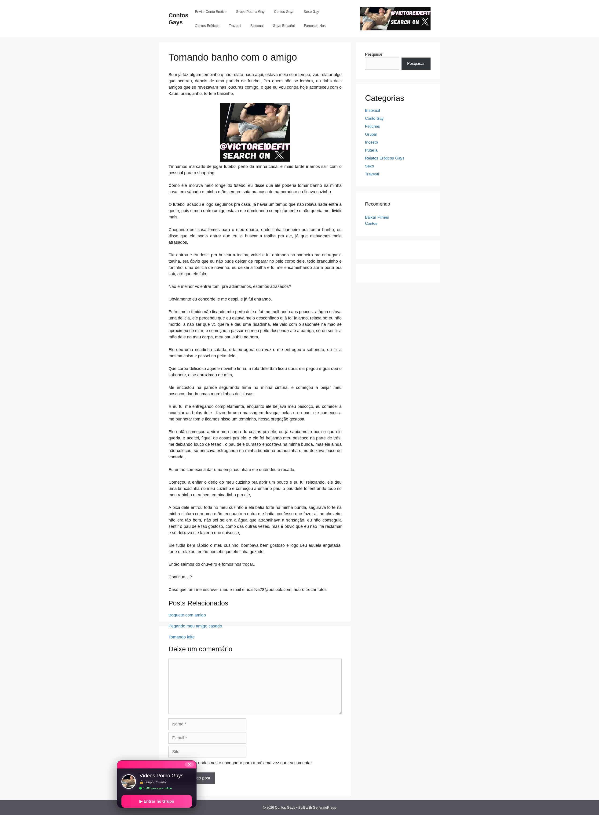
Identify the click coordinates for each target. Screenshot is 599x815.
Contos (371, 223)
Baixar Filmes (377, 217)
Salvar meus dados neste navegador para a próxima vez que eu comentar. (243, 763)
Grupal (371, 134)
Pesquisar (374, 54)
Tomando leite (181, 637)
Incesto (371, 142)
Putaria (371, 150)
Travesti (235, 26)
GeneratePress (324, 807)
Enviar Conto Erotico (210, 12)
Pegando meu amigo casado (195, 626)
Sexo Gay (311, 12)
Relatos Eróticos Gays (385, 158)
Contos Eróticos (207, 26)
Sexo (369, 166)
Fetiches (372, 126)
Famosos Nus (315, 26)
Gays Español (284, 26)
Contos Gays (284, 12)
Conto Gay (374, 118)
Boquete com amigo (187, 615)
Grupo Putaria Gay (250, 12)
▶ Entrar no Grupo (156, 801)
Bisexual (256, 26)
